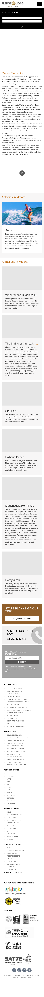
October (10, 798)
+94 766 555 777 (15, 638)
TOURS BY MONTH (13, 823)
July (8, 790)
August (10, 792)
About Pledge (12, 836)
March (9, 779)
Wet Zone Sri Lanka (14, 762)
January (10, 773)
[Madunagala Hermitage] (22, 488)
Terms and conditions (15, 850)
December (11, 803)
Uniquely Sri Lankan (15, 713)
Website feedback (14, 856)
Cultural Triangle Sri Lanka (18, 738)
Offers (9, 831)
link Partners (12, 867)
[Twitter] (19, 970)
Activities (10, 826)
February (11, 776)
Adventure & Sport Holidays (18, 702)
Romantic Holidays (14, 691)
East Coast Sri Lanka (15, 743)
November (11, 801)
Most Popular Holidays (16, 726)
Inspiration (11, 817)
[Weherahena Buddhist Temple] (22, 278)
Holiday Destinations (15, 815)
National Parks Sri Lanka (17, 751)
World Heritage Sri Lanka (17, 765)
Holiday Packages (14, 820)
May (8, 784)
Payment (10, 848)
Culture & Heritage (14, 688)
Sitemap (10, 859)
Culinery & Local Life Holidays (19, 710)
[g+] (24, 970)
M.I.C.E (9, 724)
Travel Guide (12, 834)
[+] (29, 970)
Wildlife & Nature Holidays (17, 699)
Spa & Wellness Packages (17, 707)
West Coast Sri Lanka (15, 759)
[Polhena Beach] (22, 440)
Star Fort (10, 410)
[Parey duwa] (22, 563)
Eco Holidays (12, 718)
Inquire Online (22, 618)
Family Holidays (13, 694)
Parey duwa (12, 580)
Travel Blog (11, 861)
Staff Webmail (12, 870)
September (11, 795)
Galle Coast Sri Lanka (15, 746)
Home (9, 812)
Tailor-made (11, 828)
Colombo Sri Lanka (14, 735)
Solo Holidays (12, 715)
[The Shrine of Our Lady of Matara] (22, 326)
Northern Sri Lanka (15, 757)
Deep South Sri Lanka (15, 740)
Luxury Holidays (13, 696)
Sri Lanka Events (13, 864)
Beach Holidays (13, 704)
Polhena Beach (14, 457)
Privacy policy (12, 853)
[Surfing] (22, 213)
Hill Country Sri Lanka (16, 748)
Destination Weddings (15, 721)
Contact (10, 839)
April (9, 782)
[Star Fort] (22, 394)
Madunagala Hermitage (19, 505)
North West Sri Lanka (15, 754)
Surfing (9, 230)
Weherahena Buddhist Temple (23, 295)
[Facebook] (14, 970)
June (9, 787)
